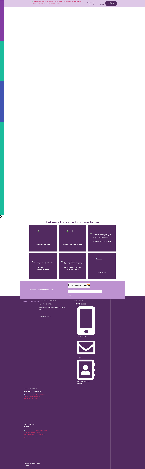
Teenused (91, 4)
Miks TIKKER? (91, 2)
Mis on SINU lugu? (30, 424)
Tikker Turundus (29, 301)
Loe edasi (26, 426)
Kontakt (102, 4)
